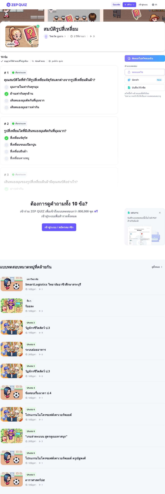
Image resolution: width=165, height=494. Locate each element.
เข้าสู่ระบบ (143, 4)
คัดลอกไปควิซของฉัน (142, 58)
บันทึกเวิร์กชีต (139, 87)
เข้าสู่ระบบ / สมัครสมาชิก (59, 227)
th (156, 4)
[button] (145, 226)
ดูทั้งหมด (156, 266)
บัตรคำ (146, 79)
